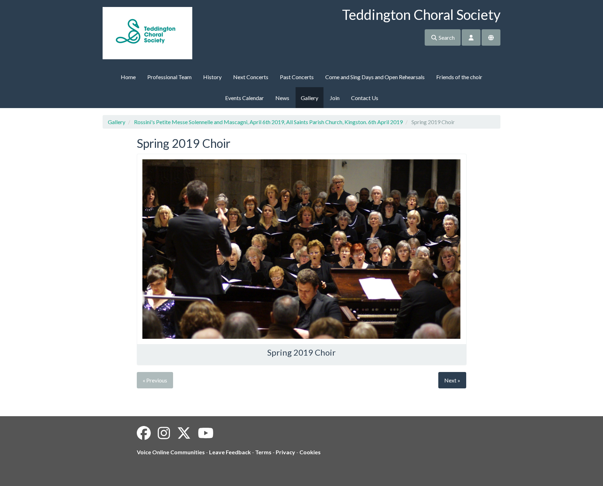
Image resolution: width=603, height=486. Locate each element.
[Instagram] (164, 433)
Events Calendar (244, 97)
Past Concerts (297, 77)
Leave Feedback (230, 452)
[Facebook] (144, 433)
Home (128, 77)
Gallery (309, 97)
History (212, 77)
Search (446, 37)
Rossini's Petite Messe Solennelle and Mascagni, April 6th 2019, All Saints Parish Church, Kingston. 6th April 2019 (268, 122)
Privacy (285, 452)
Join (335, 97)
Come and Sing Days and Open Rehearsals (375, 77)
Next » (452, 380)
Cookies (310, 452)
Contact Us (364, 97)
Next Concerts (250, 77)
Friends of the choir (459, 77)
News (282, 97)
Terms (263, 452)
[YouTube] (206, 433)
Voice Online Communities (171, 452)
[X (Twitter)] (184, 433)
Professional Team (169, 77)
